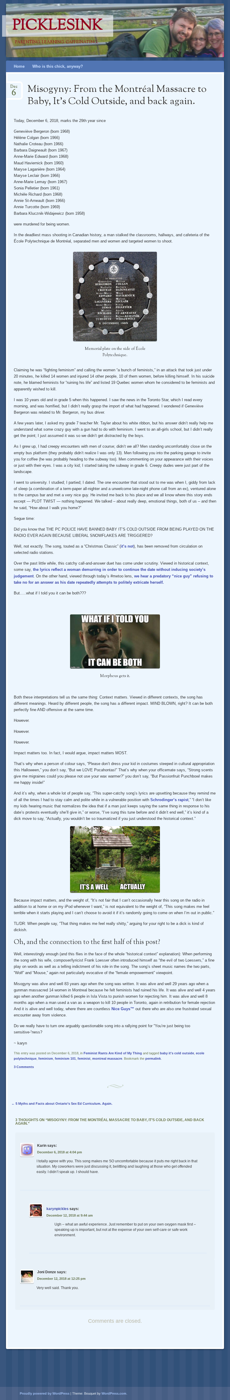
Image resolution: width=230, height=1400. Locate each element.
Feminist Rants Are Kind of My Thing (113, 1053)
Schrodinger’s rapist (169, 800)
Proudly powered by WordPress (44, 1393)
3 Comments (24, 1067)
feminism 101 (65, 1058)
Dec (13, 88)
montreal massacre (107, 1058)
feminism (45, 1058)
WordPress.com (114, 1393)
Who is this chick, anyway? (57, 66)
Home (19, 66)
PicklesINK (58, 26)
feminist (84, 1058)
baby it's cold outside (177, 1053)
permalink (153, 1058)
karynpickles (57, 1209)
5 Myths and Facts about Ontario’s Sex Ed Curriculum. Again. (61, 1103)
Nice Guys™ (122, 1009)
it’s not (127, 546)
